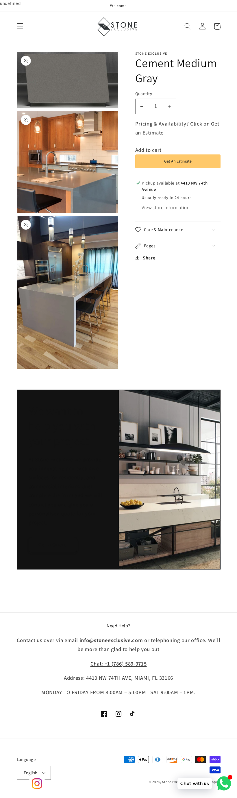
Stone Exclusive (174, 781)
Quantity (143, 93)
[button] (20, 26)
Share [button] (149, 258)
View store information (166, 207)
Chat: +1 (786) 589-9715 (118, 663)
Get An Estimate (178, 161)
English (31, 772)
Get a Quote (52, 544)
